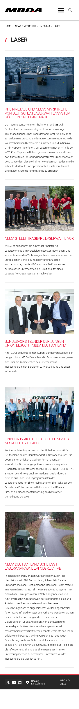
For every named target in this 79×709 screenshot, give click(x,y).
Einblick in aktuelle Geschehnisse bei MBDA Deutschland (38, 441)
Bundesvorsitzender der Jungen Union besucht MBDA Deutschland (35, 343)
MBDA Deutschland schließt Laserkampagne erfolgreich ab (33, 566)
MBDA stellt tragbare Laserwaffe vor (39, 238)
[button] (61, 10)
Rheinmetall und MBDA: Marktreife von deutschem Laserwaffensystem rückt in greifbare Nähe (37, 113)
